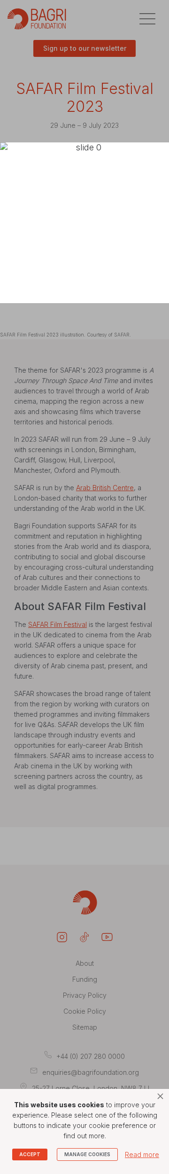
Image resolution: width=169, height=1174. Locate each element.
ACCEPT (29, 1154)
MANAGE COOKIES (87, 1154)
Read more (142, 1154)
